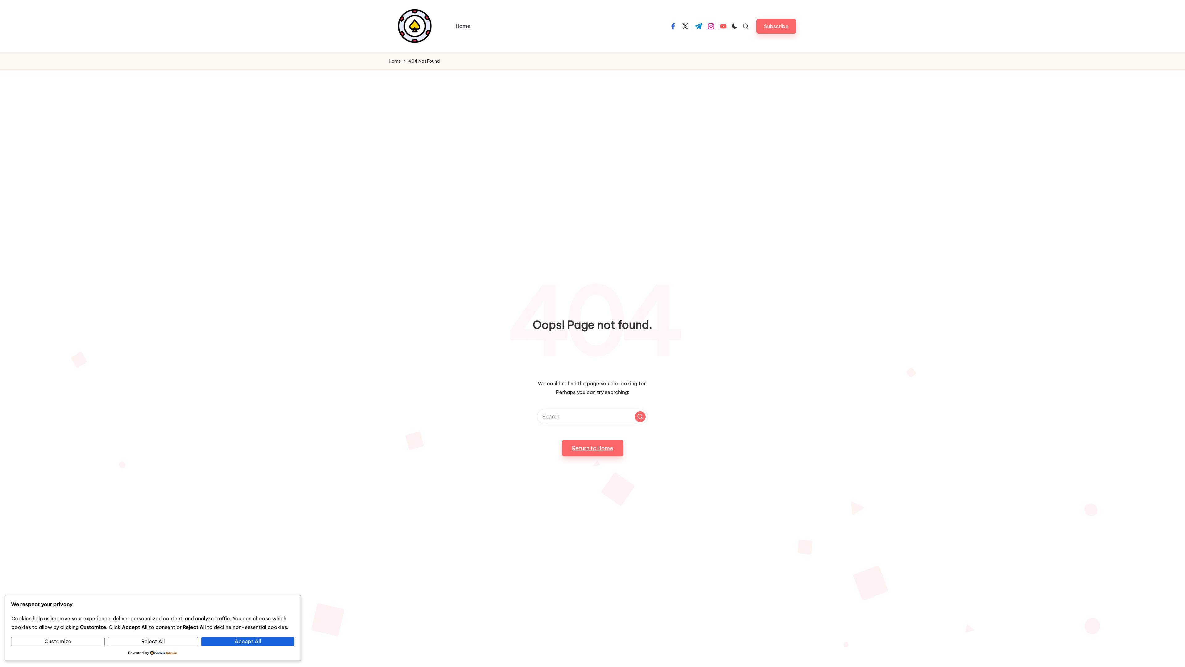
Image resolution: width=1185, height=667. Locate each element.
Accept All (248, 641)
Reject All (153, 641)
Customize (57, 641)
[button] (776, 26)
